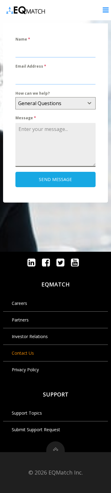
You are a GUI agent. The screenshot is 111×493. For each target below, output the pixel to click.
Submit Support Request (36, 429)
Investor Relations (30, 336)
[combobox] (55, 103)
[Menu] (106, 10)
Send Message (55, 179)
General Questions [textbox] (39, 103)
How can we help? (32, 93)
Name (22, 39)
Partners (20, 320)
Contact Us (23, 353)
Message (25, 117)
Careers (19, 303)
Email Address (30, 66)
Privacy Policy (25, 370)
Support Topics (27, 413)
